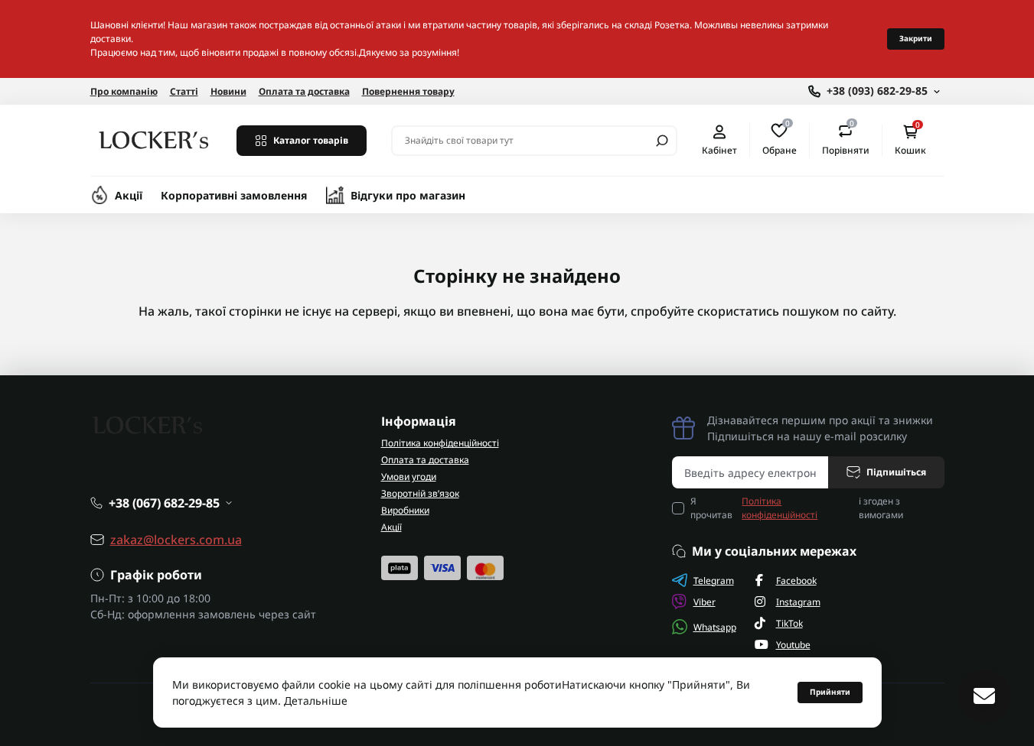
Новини (228, 91)
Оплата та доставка (304, 91)
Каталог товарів (310, 140)
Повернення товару (408, 91)
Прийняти (830, 691)
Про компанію (124, 91)
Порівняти (845, 140)
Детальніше (315, 700)
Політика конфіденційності (440, 442)
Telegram (713, 580)
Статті (184, 91)
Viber (704, 601)
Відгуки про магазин (408, 195)
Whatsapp (714, 627)
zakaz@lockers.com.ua (176, 539)
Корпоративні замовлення (234, 195)
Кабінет (719, 150)
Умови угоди (408, 476)
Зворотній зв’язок (420, 493)
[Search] (662, 141)
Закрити (915, 38)
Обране (779, 140)
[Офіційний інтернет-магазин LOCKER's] (154, 139)
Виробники (405, 510)
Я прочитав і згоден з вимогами (797, 508)
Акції (128, 195)
